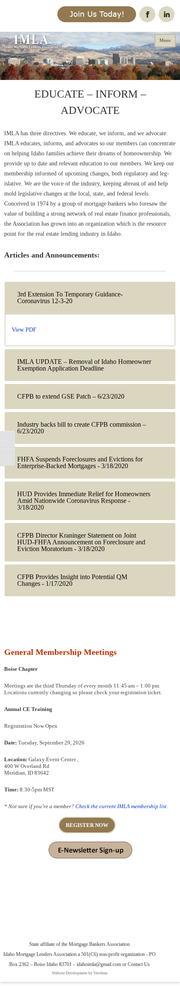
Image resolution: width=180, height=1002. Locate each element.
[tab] (90, 298)
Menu (165, 40)
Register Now (87, 825)
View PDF (24, 330)
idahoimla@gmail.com (99, 964)
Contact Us (139, 964)
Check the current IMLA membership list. (121, 806)
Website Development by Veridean (80, 973)
